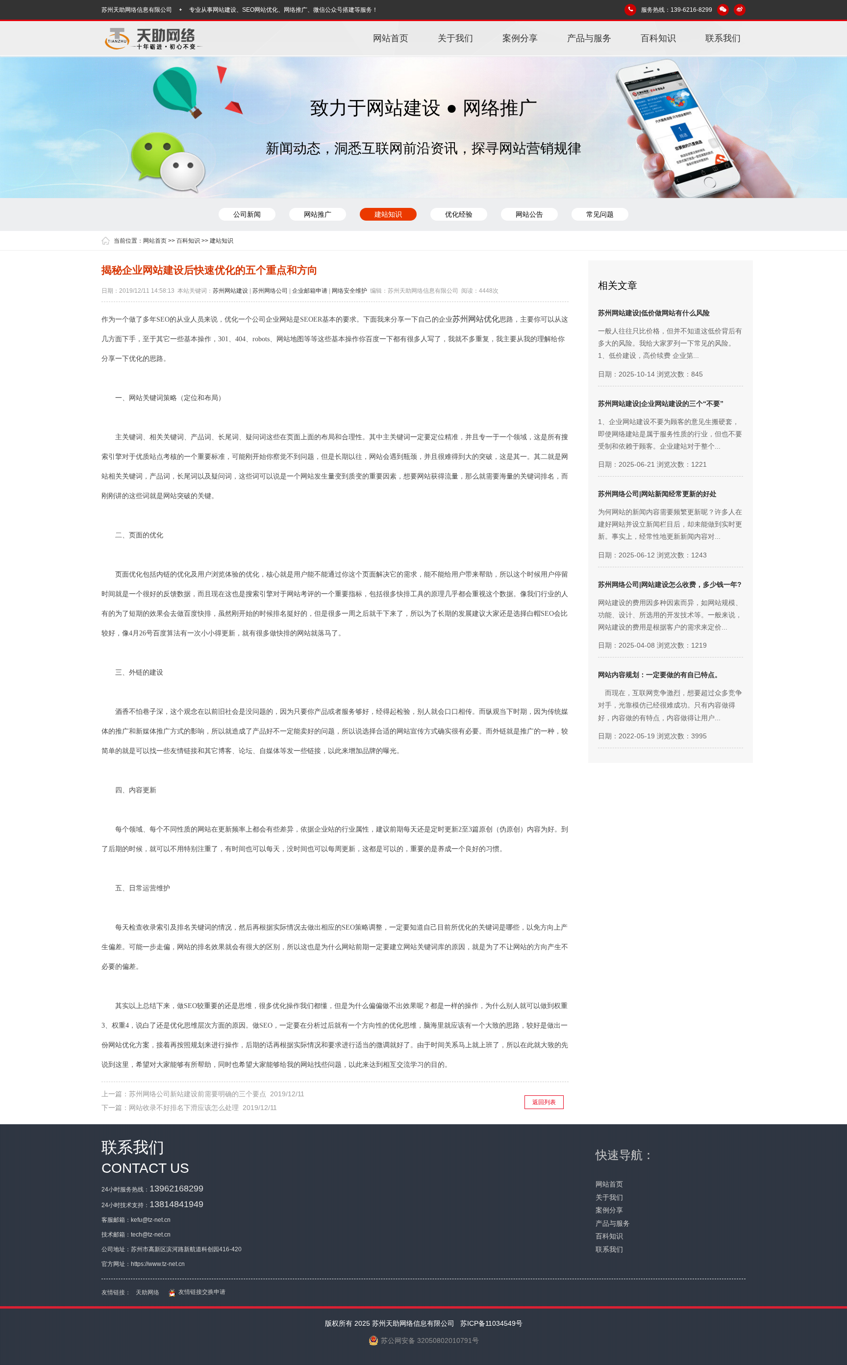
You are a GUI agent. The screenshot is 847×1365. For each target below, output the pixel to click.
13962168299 (176, 1188)
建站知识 (388, 214)
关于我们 (455, 38)
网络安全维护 (349, 290)
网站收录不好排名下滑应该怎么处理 (184, 1108)
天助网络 (147, 1292)
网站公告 (529, 214)
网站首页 (390, 38)
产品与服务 (589, 38)
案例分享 (520, 38)
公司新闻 (247, 214)
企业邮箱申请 (309, 290)
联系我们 (723, 38)
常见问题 (600, 214)
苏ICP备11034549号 (490, 1323)
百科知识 (658, 38)
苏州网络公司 (270, 290)
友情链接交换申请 (200, 1292)
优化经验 (459, 214)
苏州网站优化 (475, 319)
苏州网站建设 (230, 290)
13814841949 (176, 1204)
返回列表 (544, 1102)
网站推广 (317, 214)
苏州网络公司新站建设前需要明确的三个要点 (197, 1094)
